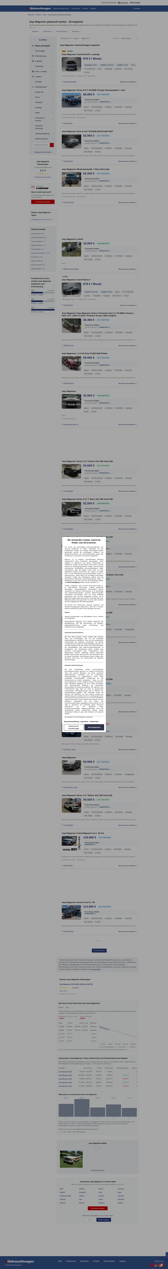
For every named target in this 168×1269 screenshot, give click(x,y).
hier (97, 582)
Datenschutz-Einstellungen (73, 727)
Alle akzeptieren (94, 727)
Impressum (84, 721)
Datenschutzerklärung (71, 721)
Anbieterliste (94, 721)
